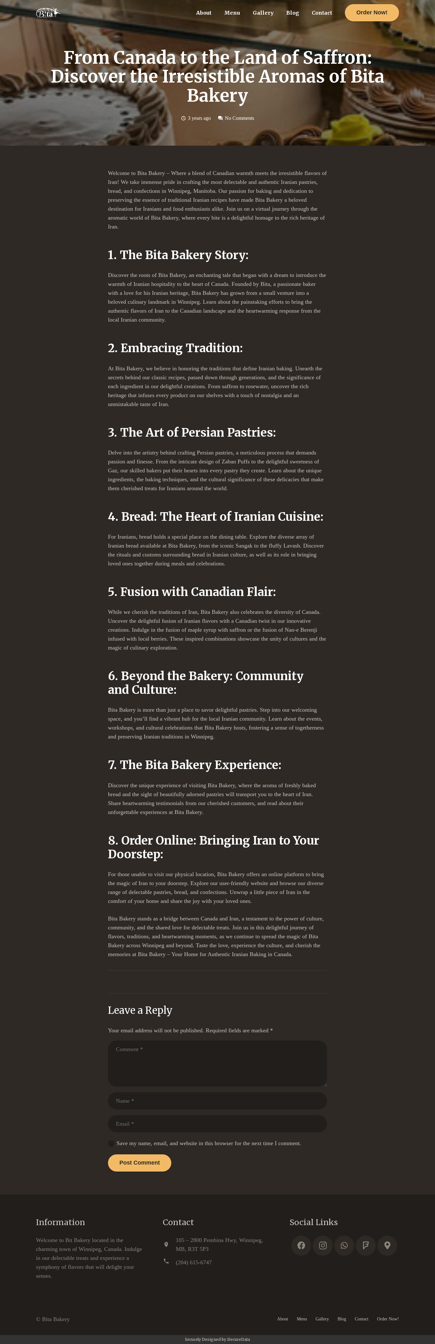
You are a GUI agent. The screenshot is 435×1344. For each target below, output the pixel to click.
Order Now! (388, 1319)
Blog (342, 1319)
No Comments (239, 118)
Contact (361, 1319)
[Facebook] (301, 1246)
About (282, 1319)
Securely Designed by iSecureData (217, 1339)
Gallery (322, 1319)
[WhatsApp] (344, 1246)
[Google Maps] (387, 1246)
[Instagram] (323, 1246)
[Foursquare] (366, 1246)
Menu (302, 1319)
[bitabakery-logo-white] (48, 12)
